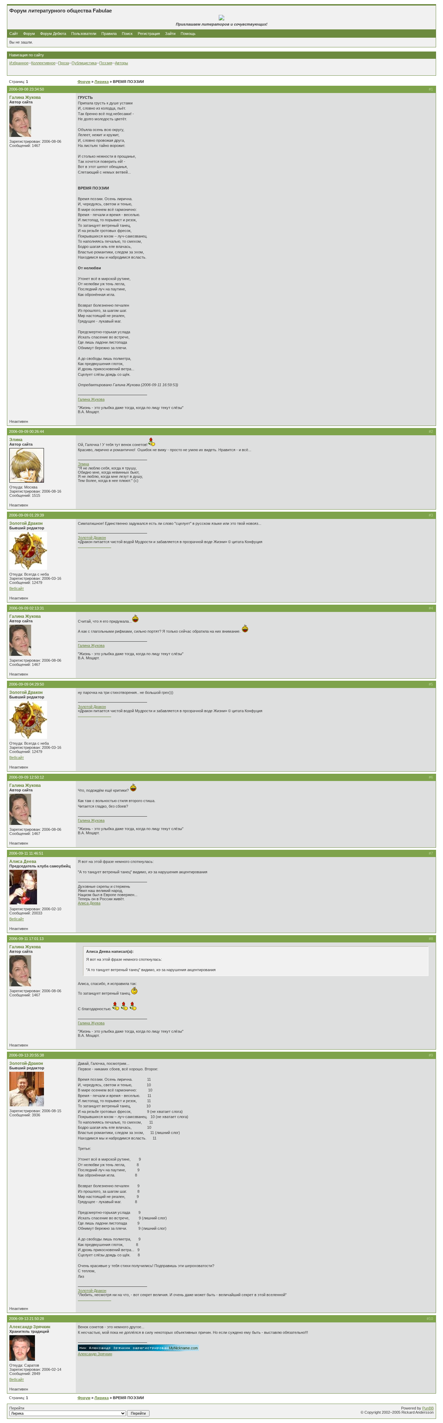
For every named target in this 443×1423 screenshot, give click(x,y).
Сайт (14, 33)
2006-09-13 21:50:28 (26, 1319)
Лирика (101, 82)
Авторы (121, 63)
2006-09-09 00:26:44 (26, 431)
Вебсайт (16, 588)
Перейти (16, 1408)
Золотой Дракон (26, 523)
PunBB (428, 1408)
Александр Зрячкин (29, 1326)
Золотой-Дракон (26, 1063)
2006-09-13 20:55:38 (26, 1055)
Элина (15, 439)
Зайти (170, 33)
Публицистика (84, 63)
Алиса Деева (22, 861)
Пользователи (83, 33)
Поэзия (105, 63)
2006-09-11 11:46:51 (26, 853)
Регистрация (149, 33)
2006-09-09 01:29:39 (26, 515)
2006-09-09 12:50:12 (26, 777)
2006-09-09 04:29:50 (26, 684)
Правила (109, 33)
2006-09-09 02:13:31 (26, 608)
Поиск (127, 33)
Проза (63, 63)
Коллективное (43, 63)
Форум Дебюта (53, 33)
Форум (29, 33)
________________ (94, 546)
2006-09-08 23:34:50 (26, 89)
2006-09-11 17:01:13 (26, 939)
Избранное (18, 63)
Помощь (188, 33)
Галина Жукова (25, 97)
